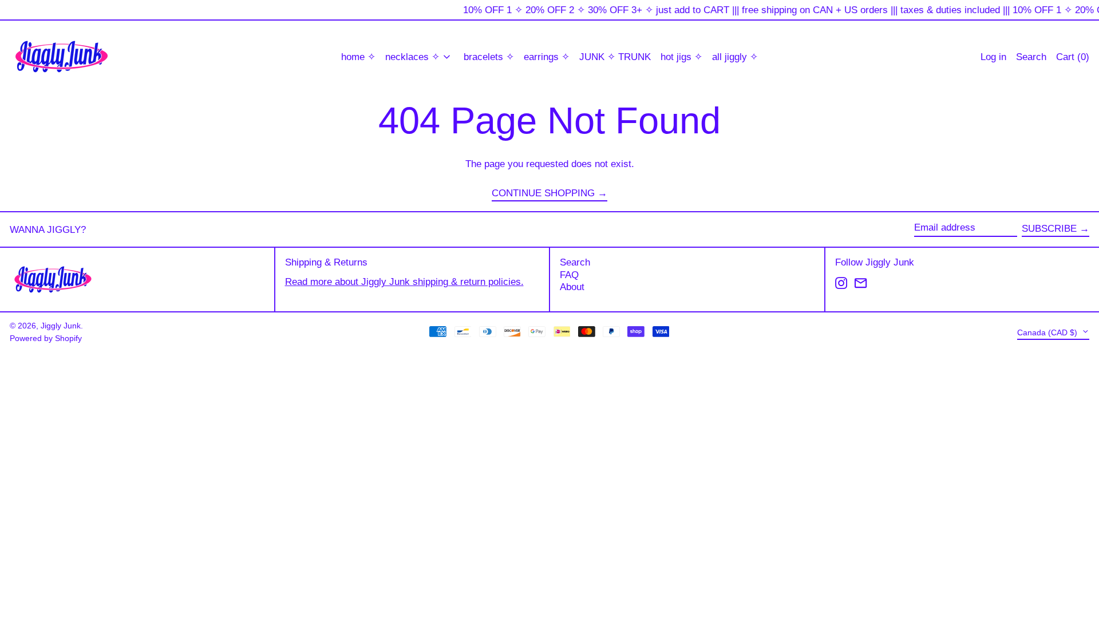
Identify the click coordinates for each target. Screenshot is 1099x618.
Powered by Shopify (46, 338)
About (572, 287)
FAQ (569, 275)
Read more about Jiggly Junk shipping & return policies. (404, 281)
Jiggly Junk (61, 326)
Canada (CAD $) (1048, 332)
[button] (1072, 57)
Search (575, 262)
